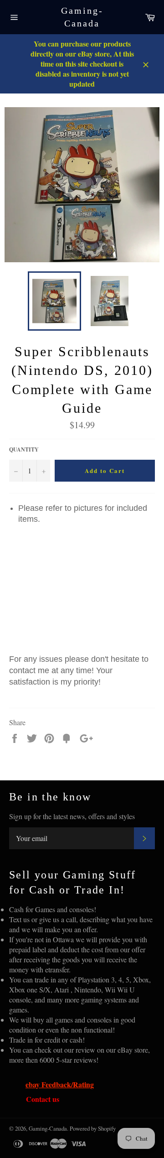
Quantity (24, 449)
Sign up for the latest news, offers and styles (72, 816)
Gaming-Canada (82, 16)
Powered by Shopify (93, 1128)
